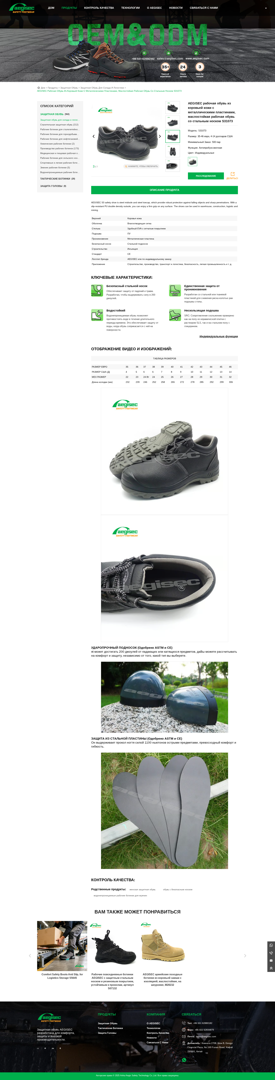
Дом (43, 87)
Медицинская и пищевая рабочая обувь (60, 153)
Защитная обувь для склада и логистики (102, 87)
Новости (176, 7)
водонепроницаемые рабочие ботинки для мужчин (120, 895)
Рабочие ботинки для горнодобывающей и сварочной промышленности (60, 134)
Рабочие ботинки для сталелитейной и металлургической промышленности (60, 129)
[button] (159, 136)
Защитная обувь (69, 87)
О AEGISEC (154, 7)
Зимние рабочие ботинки (55, 167)
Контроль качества (99, 7)
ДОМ (51, 7)
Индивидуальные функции (219, 336)
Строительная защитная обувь (59, 124)
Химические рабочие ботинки (57, 143)
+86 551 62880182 (202, 1023)
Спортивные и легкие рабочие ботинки (60, 162)
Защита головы (107, 1033)
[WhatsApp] (271, 945)
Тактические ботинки (110, 1028)
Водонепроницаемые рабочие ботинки (60, 172)
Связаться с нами (204, 7)
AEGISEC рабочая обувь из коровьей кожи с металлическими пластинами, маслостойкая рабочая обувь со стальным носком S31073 (109, 91)
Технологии (130, 7)
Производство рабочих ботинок (59, 148)
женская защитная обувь (142, 889)
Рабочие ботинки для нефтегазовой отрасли (60, 139)
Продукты (69, 7)
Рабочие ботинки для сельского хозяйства (60, 158)
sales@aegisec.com (206, 1036)
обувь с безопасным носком (177, 889)
